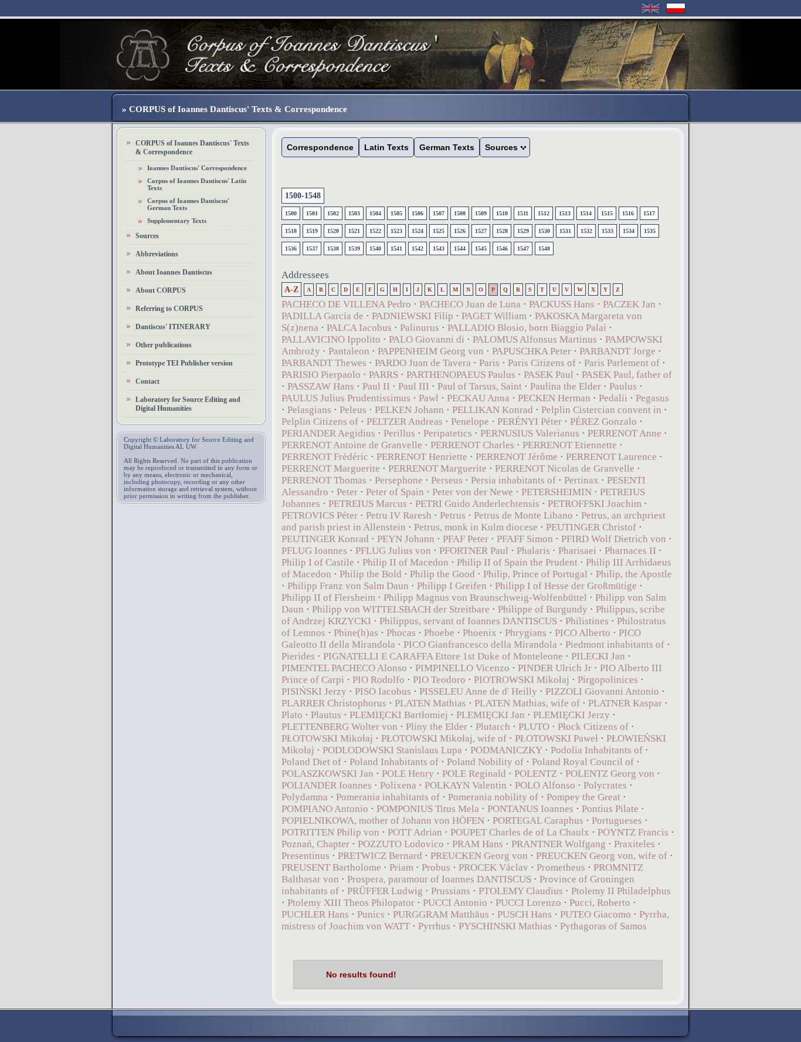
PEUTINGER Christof (591, 527)
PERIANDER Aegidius (328, 433)
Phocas (401, 632)
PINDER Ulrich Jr (555, 668)
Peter (347, 492)
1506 (417, 213)
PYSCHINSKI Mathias (505, 926)
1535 (650, 231)
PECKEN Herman (554, 398)
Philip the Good (442, 574)
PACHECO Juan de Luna (470, 304)
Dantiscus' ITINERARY (173, 327)
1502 (333, 213)
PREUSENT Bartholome (331, 867)
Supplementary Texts (176, 220)
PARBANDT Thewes (323, 362)
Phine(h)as (356, 632)
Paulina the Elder (565, 386)
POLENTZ (535, 773)
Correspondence (320, 147)
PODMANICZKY (506, 750)
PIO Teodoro (439, 679)
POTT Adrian (415, 832)
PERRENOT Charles (472, 445)
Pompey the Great (583, 797)
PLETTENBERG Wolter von (339, 726)
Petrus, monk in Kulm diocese (476, 527)
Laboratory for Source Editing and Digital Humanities (187, 403)
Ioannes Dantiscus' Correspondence (197, 167)
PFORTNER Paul (473, 550)
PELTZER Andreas (404, 421)
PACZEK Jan (629, 304)
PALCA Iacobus (359, 327)
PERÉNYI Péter (529, 421)
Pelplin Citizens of (319, 421)
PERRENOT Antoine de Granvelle (351, 445)
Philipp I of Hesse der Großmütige (566, 585)
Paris (489, 362)
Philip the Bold (371, 574)
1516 (628, 213)
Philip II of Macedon (405, 562)
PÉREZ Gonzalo (603, 421)
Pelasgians (309, 409)
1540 (375, 248)
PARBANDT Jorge (617, 351)
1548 (544, 248)
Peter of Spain (395, 492)
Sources (147, 236)
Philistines (587, 621)
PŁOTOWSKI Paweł (556, 738)
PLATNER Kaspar (625, 703)
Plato (292, 714)
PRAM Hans (477, 844)
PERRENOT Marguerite (330, 468)
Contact (147, 381)
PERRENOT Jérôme (517, 456)
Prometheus (561, 867)
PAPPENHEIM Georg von (431, 351)
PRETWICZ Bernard (381, 855)
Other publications (163, 345)
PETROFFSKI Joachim (595, 503)
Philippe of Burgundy (543, 609)
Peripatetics (447, 433)
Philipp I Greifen (452, 585)
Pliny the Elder (436, 726)
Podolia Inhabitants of (597, 750)
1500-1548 (303, 195)
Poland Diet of (311, 761)
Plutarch (493, 726)
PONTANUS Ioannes (530, 808)
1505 (396, 213)
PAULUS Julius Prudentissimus (345, 398)
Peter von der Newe (472, 492)
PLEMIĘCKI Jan (490, 714)
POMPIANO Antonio (324, 808)
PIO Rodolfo (378, 679)
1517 (649, 213)
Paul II (376, 386)
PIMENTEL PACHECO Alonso (344, 668)
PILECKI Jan (598, 656)
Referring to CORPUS (169, 309)
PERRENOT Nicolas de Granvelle (564, 468)
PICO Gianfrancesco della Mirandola (480, 644)
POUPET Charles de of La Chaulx (519, 832)
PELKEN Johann (409, 409)
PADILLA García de (322, 316)
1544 (460, 248)
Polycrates (605, 785)
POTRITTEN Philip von (330, 832)
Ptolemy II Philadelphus (621, 890)
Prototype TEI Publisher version (184, 363)
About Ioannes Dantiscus (173, 272)
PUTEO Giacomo (595, 914)
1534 (628, 231)
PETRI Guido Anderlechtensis (477, 503)
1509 (481, 213)
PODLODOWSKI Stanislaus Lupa (392, 750)
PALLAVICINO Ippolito (331, 339)
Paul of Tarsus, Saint (479, 386)
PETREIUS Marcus (367, 503)
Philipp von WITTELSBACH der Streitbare (401, 609)
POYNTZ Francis (633, 832)
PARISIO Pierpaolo (321, 374)
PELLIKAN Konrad (492, 409)
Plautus (326, 714)
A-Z (291, 289)
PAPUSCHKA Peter (531, 351)
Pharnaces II (630, 550)
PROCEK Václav (493, 867)
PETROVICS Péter (319, 515)
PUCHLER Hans (315, 914)
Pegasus (652, 398)
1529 (523, 231)
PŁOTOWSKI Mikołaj (327, 738)
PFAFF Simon (525, 538)
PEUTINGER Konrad (325, 538)
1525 (438, 231)
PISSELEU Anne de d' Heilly (478, 691)
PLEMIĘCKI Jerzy (571, 714)
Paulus (623, 386)
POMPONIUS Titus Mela (427, 808)
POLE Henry (408, 773)
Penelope (470, 421)
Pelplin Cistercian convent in (601, 409)
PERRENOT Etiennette (569, 445)
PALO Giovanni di (426, 339)
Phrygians (526, 632)
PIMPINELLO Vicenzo (462, 668)
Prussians (450, 890)
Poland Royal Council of (583, 761)
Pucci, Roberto (599, 902)
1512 (543, 213)
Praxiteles (634, 844)
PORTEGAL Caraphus (538, 820)
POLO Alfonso (545, 785)
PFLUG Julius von (393, 550)
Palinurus (419, 327)
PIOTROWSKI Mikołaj (521, 679)
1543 (438, 248)
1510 (502, 213)
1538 (333, 248)
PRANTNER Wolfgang (558, 844)
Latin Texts (386, 147)
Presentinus (305, 855)
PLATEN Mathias (430, 703)
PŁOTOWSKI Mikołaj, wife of (444, 738)
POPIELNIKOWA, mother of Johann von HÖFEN (382, 820)
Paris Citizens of (542, 362)
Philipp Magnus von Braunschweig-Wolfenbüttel (485, 597)
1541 (396, 248)
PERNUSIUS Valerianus (529, 433)
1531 (565, 231)
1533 (607, 231)
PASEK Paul (548, 374)
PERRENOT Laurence (611, 456)
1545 (481, 248)
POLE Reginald (474, 773)
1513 (565, 213)
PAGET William (494, 316)
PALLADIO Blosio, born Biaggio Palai (526, 327)
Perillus (399, 433)
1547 (523, 248)
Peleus (353, 409)
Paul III (413, 386)
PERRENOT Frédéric (324, 456)
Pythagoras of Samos (603, 926)
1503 (354, 213)
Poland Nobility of (485, 761)
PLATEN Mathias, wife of (527, 703)
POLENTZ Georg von (609, 773)
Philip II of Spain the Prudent (517, 562)
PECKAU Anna (478, 398)
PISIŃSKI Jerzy (314, 691)
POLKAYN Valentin (466, 785)
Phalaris (533, 550)
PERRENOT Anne (624, 433)
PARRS (383, 374)
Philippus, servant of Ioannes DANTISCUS (468, 621)
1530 (544, 231)
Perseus (447, 480)
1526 (460, 231)
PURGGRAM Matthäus (441, 914)
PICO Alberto (582, 632)
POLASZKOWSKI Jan (327, 773)
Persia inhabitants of (513, 480)
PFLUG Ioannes (314, 550)
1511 (522, 213)
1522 (375, 231)
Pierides (298, 656)
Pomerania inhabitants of (388, 797)
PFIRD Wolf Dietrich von (613, 538)
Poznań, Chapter (315, 844)
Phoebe (439, 632)
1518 (291, 231)
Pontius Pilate (610, 808)
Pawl (429, 398)
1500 (291, 213)
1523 (396, 231)
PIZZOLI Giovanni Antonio (602, 691)
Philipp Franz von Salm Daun (349, 585)
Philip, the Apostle (634, 574)
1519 (312, 231)
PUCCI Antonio (455, 902)
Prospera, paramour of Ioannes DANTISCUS (439, 879)
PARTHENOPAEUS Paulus (460, 374)
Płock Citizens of (593, 726)
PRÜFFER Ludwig (385, 890)
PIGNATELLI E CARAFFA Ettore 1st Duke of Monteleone (443, 656)
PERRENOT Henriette (421, 456)
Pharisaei (577, 550)
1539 (354, 248)
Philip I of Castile (317, 562)
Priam (401, 867)
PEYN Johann (406, 538)
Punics (371, 914)
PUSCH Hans (524, 914)
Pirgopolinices (608, 679)
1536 (291, 248)
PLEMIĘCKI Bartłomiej (398, 714)
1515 (607, 213)
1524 (417, 231)
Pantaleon (348, 351)
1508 (460, 213)
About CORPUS (160, 290)
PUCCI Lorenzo (528, 902)
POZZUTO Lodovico (401, 844)
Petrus (453, 515)
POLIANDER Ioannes (326, 785)
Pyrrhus (434, 926)
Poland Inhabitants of (394, 761)
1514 (586, 213)
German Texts (446, 147)
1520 (333, 231)
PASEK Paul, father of (627, 374)
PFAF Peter (465, 538)
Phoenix (480, 632)
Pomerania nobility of (493, 797)
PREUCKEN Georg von (479, 855)
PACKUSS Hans (562, 304)
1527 (481, 231)
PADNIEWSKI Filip (414, 316)
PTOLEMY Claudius (520, 890)
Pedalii (613, 398)
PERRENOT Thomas (323, 480)
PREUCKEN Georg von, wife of (601, 855)
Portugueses (617, 820)
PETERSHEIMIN (556, 492)
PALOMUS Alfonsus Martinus (535, 339)
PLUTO (533, 726)
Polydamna (304, 797)
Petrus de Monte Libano (523, 515)
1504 (375, 213)
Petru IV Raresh (399, 515)
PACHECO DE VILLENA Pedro (346, 304)
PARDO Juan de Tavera (423, 362)
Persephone (399, 480)
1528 (502, 231)
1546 (502, 248)
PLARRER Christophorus (333, 703)
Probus (436, 867)
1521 (354, 231)
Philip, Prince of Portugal (535, 574)
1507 (438, 213)
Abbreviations (156, 254)
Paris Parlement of (622, 362)
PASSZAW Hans (320, 386)
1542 (417, 248)
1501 (312, 213)
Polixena (398, 785)
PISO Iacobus (383, 691)
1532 (586, 231)
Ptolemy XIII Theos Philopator (351, 902)
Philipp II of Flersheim (328, 597)
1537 (312, 248)
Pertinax (581, 480)
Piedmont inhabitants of (614, 644)
